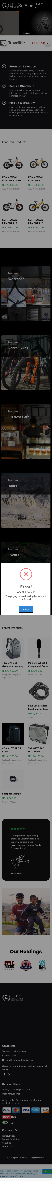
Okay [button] (26, 609)
